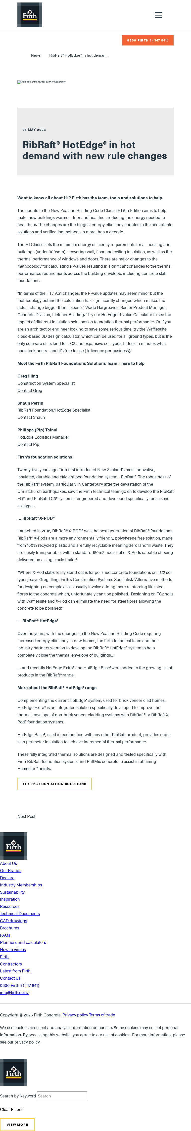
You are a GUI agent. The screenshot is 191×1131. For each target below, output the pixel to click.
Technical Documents (20, 913)
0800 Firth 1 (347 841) (19, 985)
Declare (7, 877)
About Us (8, 863)
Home (19, 55)
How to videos (13, 949)
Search (170, 15)
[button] (158, 15)
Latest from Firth (15, 971)
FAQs (5, 935)
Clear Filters (11, 1109)
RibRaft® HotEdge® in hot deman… (79, 55)
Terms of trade (102, 1015)
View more (17, 1124)
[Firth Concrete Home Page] (29, 14)
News (36, 55)
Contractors (11, 964)
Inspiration (10, 899)
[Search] (90, 1095)
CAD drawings (13, 920)
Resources (9, 906)
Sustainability (12, 892)
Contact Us (10, 978)
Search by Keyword (18, 1096)
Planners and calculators (23, 942)
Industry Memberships (21, 885)
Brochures (9, 928)
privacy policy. (27, 1042)
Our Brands (10, 870)
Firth (4, 957)
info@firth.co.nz (14, 992)
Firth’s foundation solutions (54, 784)
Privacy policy (75, 1015)
